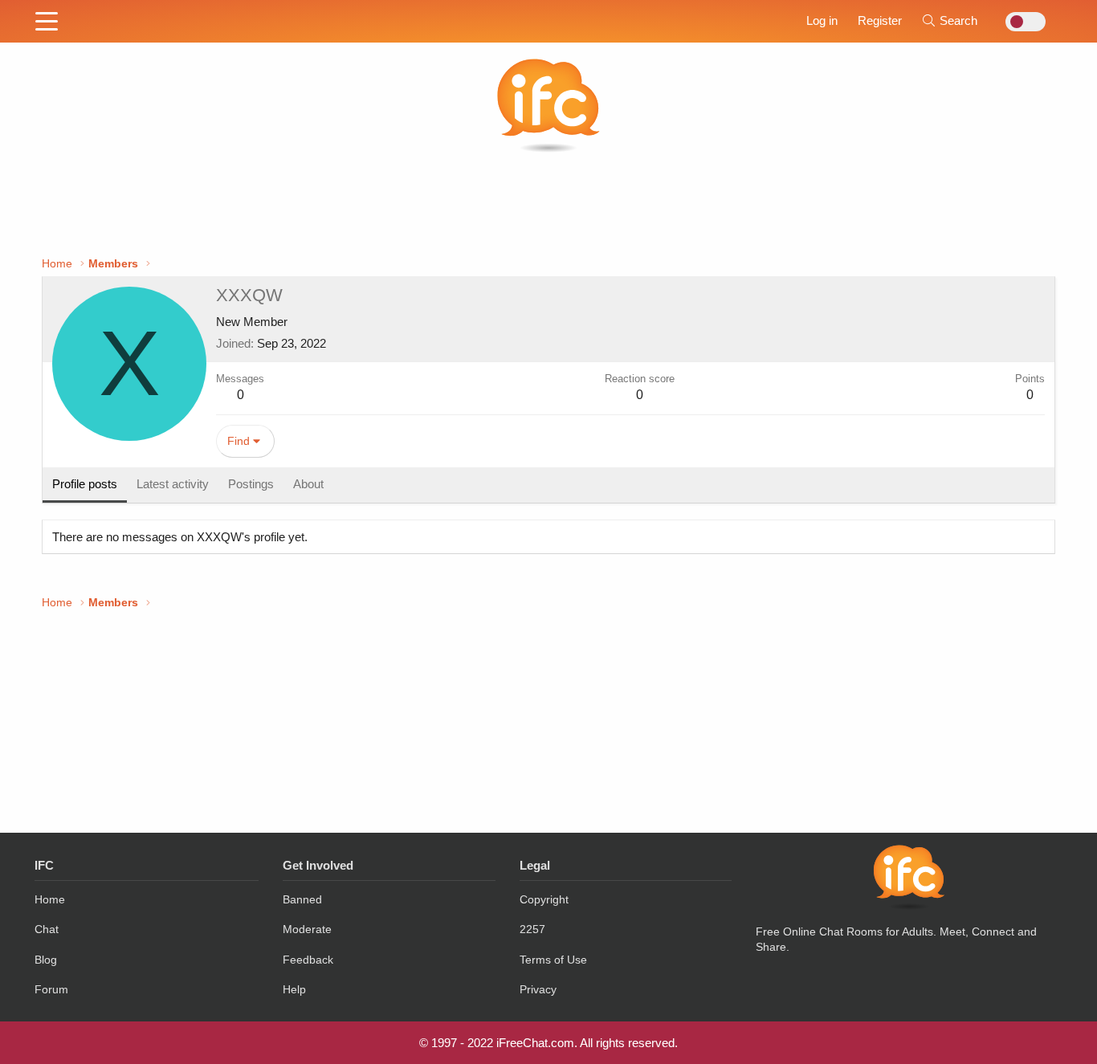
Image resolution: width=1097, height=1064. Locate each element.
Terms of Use (553, 959)
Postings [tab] (251, 484)
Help (294, 989)
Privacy (538, 989)
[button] (46, 22)
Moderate (307, 929)
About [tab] (308, 484)
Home (50, 899)
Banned (302, 899)
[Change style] (1021, 22)
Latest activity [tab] (173, 484)
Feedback (308, 959)
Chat (47, 929)
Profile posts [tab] (84, 484)
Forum (51, 989)
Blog (46, 959)
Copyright (544, 899)
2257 (532, 929)
